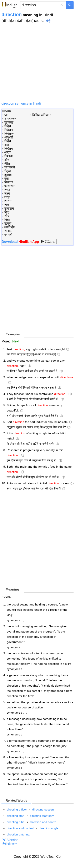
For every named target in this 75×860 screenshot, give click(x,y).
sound (38, 20)
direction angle (48, 828)
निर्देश (7, 141)
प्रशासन (9, 186)
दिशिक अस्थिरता (42, 115)
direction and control (20, 828)
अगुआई (8, 137)
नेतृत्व (7, 171)
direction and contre (43, 822)
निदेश (7, 126)
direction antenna (18, 834)
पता (6, 178)
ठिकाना (8, 182)
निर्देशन (8, 148)
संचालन (9, 208)
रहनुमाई (8, 122)
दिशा (7, 219)
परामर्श (8, 234)
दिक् (6, 212)
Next (15, 341)
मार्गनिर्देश (9, 227)
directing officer (17, 809)
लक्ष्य (7, 193)
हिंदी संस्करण (10, 843)
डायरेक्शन (10, 118)
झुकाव (8, 175)
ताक (7, 204)
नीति (7, 163)
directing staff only (42, 815)
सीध (6, 216)
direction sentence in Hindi (21, 103)
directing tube (16, 822)
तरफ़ (7, 190)
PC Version (10, 840)
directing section (43, 809)
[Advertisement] (37, 62)
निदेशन (8, 130)
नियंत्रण (9, 133)
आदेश (7, 152)
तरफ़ (7, 197)
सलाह (7, 231)
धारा (6, 115)
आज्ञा (7, 145)
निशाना (8, 156)
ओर (6, 160)
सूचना (7, 223)
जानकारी (9, 167)
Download (21, 241)
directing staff (15, 815)
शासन (7, 201)
